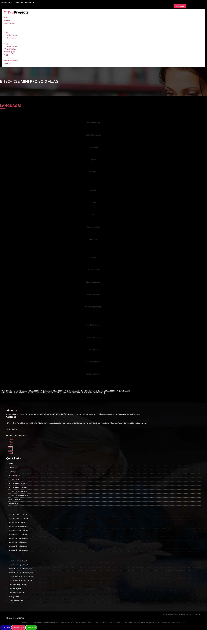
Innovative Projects (93, 362)
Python (93, 159)
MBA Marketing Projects (17, 585)
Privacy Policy (14, 597)
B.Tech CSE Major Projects (18, 487)
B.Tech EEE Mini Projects (18, 534)
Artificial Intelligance (93, 135)
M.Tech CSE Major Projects (18, 495)
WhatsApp (32, 627)
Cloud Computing (93, 227)
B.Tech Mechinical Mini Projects (20, 569)
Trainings (12, 472)
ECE (7, 43)
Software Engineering (93, 307)
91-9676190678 (11, 429)
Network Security (93, 270)
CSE (7, 32)
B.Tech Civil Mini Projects (18, 546)
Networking (93, 257)
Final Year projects (15, 499)
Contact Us (7, 63)
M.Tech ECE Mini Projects (18, 522)
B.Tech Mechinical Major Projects (21, 573)
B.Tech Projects (9, 49)
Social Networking (93, 325)
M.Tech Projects (9, 52)
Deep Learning (93, 147)
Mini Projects (11, 38)
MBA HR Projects (15, 589)
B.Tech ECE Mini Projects (18, 514)
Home (11, 464)
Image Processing (93, 294)
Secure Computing (93, 337)
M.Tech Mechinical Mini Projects (20, 581)
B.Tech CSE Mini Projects (18, 483)
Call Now (6, 627)
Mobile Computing (93, 282)
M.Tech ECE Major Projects (18, 526)
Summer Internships (11, 60)
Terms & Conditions (16, 601)
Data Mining (93, 239)
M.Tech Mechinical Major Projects (21, 577)
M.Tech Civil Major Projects (18, 565)
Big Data (93, 202)
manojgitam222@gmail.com (16, 435)
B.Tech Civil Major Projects (18, 550)
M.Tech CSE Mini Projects (18, 491)
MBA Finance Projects (16, 593)
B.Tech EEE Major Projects (18, 530)
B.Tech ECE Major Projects (18, 518)
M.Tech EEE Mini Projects (18, 542)
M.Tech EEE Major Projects (18, 538)
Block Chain (93, 172)
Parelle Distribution (93, 374)
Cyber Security (93, 349)
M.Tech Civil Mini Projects (18, 561)
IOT (93, 215)
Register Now (19, 627)
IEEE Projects (13, 503)
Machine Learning (93, 123)
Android (93, 190)
